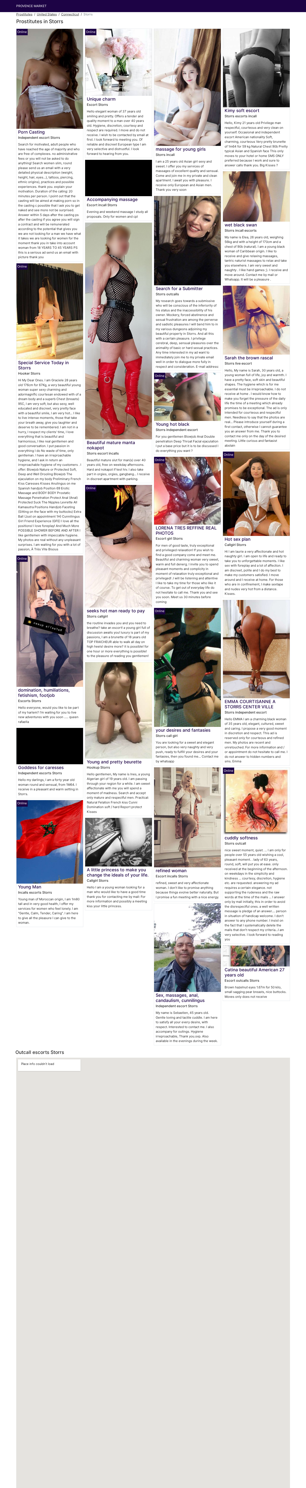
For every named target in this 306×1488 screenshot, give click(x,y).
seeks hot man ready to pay (116, 610)
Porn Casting (31, 132)
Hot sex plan (237, 539)
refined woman (171, 870)
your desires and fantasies (183, 730)
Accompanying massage (112, 199)
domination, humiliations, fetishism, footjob (44, 692)
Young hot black (172, 424)
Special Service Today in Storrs (43, 365)
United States (47, 14)
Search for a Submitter (179, 288)
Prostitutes (24, 14)
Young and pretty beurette (114, 761)
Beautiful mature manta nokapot (111, 445)
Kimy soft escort (242, 110)
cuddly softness (241, 837)
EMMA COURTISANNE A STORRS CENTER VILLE (250, 704)
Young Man (29, 886)
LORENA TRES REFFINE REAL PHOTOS (186, 530)
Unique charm (101, 99)
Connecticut (70, 14)
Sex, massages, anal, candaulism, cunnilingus (180, 998)
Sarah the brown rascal (249, 357)
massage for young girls (181, 149)
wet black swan (241, 224)
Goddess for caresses (41, 767)
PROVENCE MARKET (31, 6)
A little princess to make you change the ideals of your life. (118, 872)
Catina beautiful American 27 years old (255, 972)
